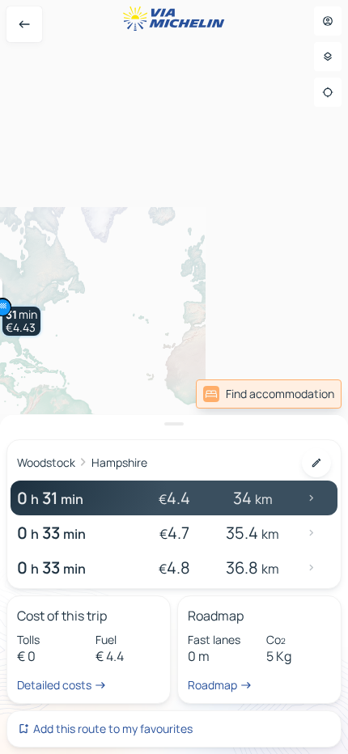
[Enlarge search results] (174, 424)
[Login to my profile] (328, 21)
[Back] (24, 24)
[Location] (328, 92)
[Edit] (316, 462)
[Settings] (328, 56)
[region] (174, 377)
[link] (269, 394)
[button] (21, 321)
